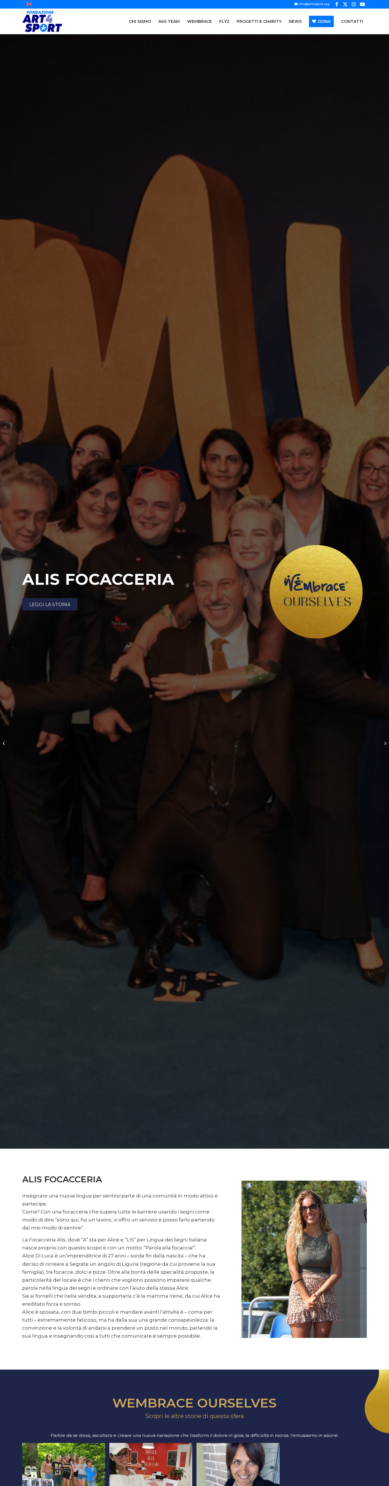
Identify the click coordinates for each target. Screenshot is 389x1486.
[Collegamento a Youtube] (362, 4)
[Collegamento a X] (345, 4)
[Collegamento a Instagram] (354, 4)
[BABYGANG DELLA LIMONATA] (384, 743)
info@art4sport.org (314, 4)
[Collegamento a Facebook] (337, 4)
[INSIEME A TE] (4, 743)
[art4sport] (42, 21)
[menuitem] (140, 21)
